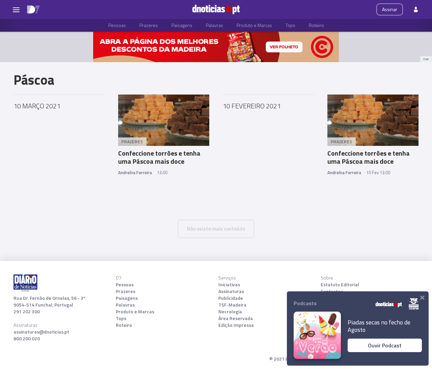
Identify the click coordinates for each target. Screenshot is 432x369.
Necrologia (230, 311)
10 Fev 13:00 (378, 172)
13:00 (162, 172)
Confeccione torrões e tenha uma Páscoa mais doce (159, 157)
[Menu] (16, 9)
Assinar (389, 9)
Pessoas (117, 25)
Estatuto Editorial (340, 284)
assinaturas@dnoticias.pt (41, 331)
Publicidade (230, 298)
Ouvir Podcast (385, 345)
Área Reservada (235, 318)
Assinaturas (231, 291)
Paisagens (181, 25)
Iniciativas (229, 284)
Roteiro (316, 25)
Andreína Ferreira (135, 172)
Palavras (214, 25)
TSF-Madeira (232, 304)
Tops (290, 25)
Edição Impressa (236, 325)
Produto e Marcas (254, 25)
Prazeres (148, 25)
